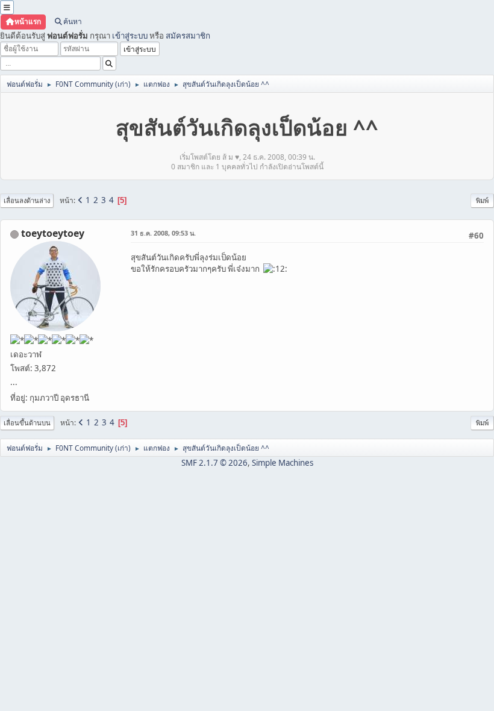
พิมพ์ (482, 200)
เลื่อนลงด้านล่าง (27, 200)
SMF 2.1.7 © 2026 (214, 462)
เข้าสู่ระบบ (130, 35)
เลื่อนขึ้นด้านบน (27, 422)
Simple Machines (282, 462)
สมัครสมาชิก (188, 35)
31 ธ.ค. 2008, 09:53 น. (163, 232)
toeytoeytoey (52, 233)
